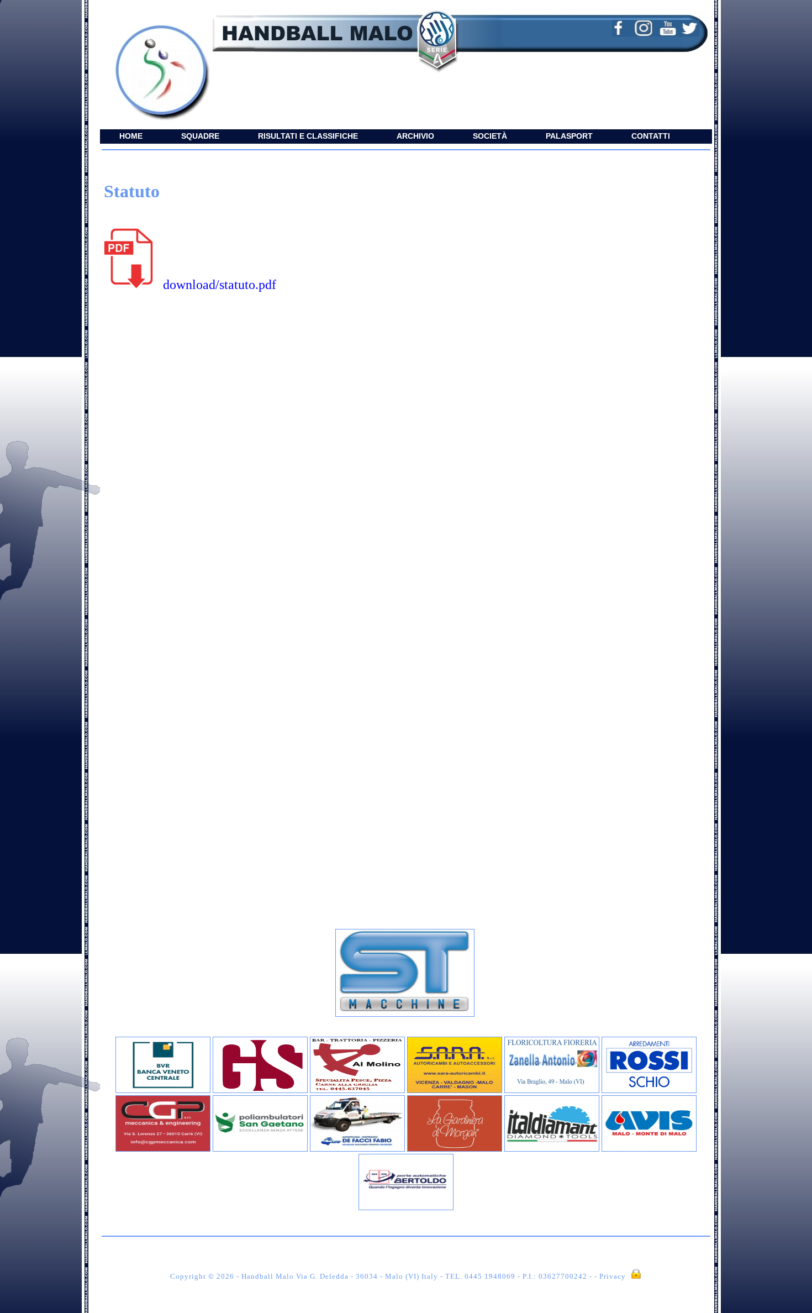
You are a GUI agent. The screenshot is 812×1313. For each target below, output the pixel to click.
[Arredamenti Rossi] (649, 1090)
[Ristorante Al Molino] (357, 1090)
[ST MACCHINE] (404, 1014)
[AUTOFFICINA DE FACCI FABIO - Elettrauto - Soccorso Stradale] (357, 1149)
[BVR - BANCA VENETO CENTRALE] (162, 1090)
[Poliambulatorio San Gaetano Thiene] (260, 1149)
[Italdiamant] (551, 1149)
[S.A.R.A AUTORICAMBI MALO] (454, 1090)
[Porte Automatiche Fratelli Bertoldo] (406, 1208)
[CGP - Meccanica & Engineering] (162, 1149)
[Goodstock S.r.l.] (260, 1090)
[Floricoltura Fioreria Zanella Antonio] (551, 1090)
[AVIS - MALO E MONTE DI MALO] (649, 1149)
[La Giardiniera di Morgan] (454, 1149)
